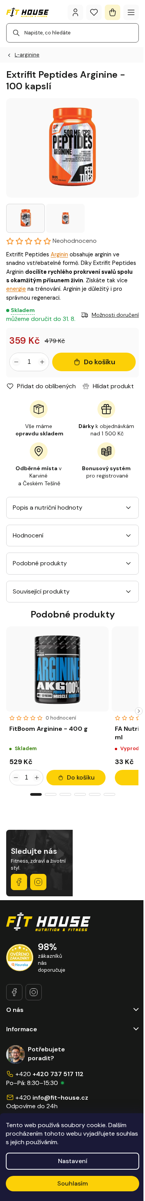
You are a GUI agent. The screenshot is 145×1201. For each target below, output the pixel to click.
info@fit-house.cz (60, 1098)
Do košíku (99, 362)
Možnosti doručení (115, 314)
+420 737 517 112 (58, 1074)
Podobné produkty (40, 563)
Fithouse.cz (38, 882)
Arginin (59, 254)
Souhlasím (72, 1183)
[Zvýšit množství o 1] (42, 362)
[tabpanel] (57, 707)
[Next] (139, 711)
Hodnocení (28, 535)
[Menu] (131, 12)
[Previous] (6, 711)
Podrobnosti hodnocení (46, 241)
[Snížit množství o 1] (16, 362)
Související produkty (41, 591)
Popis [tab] (20, 507)
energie (16, 289)
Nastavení (72, 1161)
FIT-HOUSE (19, 882)
